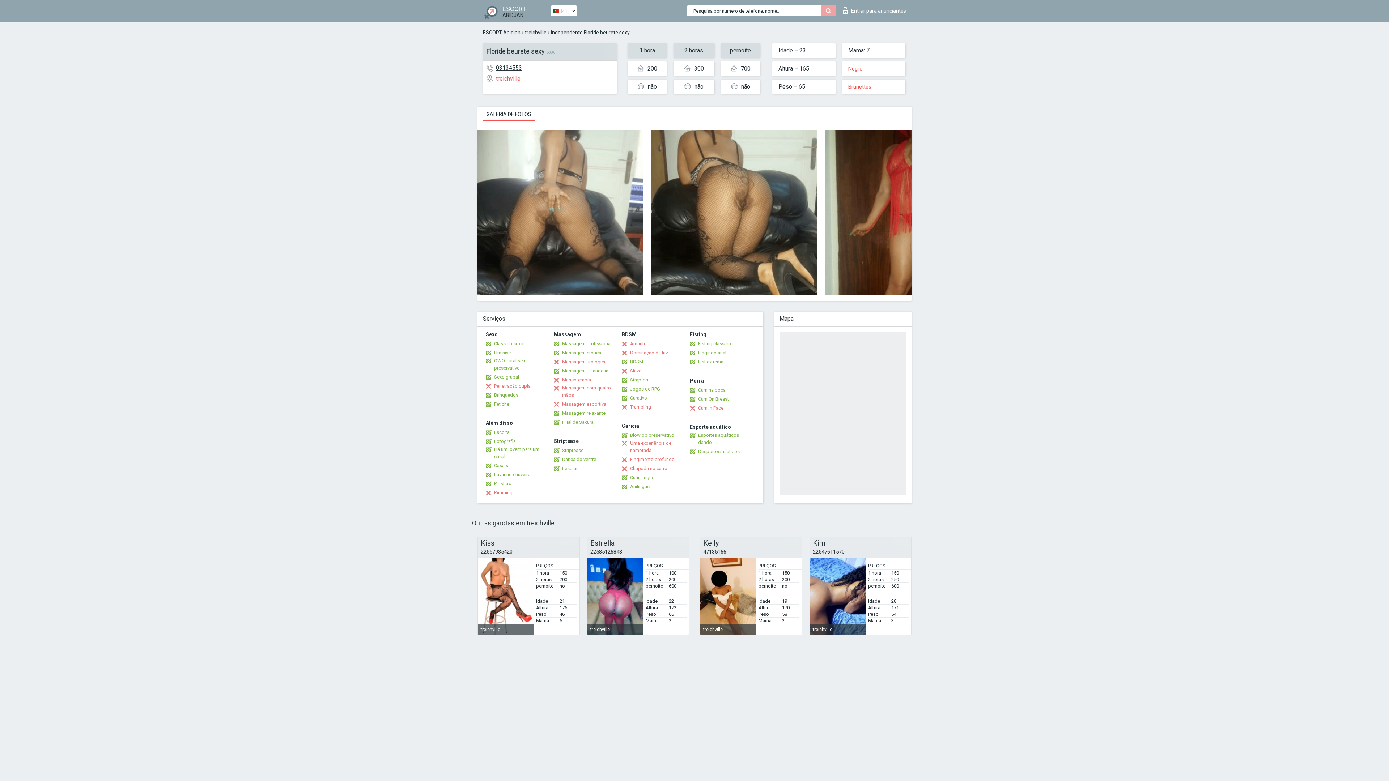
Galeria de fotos (509, 114)
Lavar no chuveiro (512, 474)
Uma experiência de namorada (650, 446)
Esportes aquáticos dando (718, 438)
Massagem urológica (584, 361)
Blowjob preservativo (652, 435)
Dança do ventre (579, 459)
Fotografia (505, 441)
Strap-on (639, 380)
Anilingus (640, 486)
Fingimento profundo (652, 459)
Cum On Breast (713, 399)
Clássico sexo (508, 343)
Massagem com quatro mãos (586, 391)
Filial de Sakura (578, 422)
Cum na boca (712, 390)
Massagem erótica (581, 352)
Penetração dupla (512, 386)
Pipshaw (503, 483)
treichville (536, 32)
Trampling (640, 407)
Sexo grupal (506, 377)
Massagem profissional (587, 343)
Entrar (878, 11)
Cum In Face (710, 408)
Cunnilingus (642, 477)
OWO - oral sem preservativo (510, 364)
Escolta (502, 432)
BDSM (636, 361)
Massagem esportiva (584, 404)
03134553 (509, 67)
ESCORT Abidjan (502, 32)
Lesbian (570, 468)
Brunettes (859, 87)
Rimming (503, 492)
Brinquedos (506, 395)
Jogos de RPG (645, 389)
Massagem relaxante (584, 413)
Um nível (503, 352)
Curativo (638, 398)
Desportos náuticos (719, 451)
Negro (855, 68)
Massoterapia (576, 380)
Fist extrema (710, 361)
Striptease (572, 450)
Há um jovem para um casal (516, 453)
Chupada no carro (648, 468)
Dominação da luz (649, 352)
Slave (635, 371)
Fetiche (501, 404)
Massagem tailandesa (585, 371)
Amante (638, 343)
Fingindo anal (712, 352)
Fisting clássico (714, 343)
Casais (501, 465)
